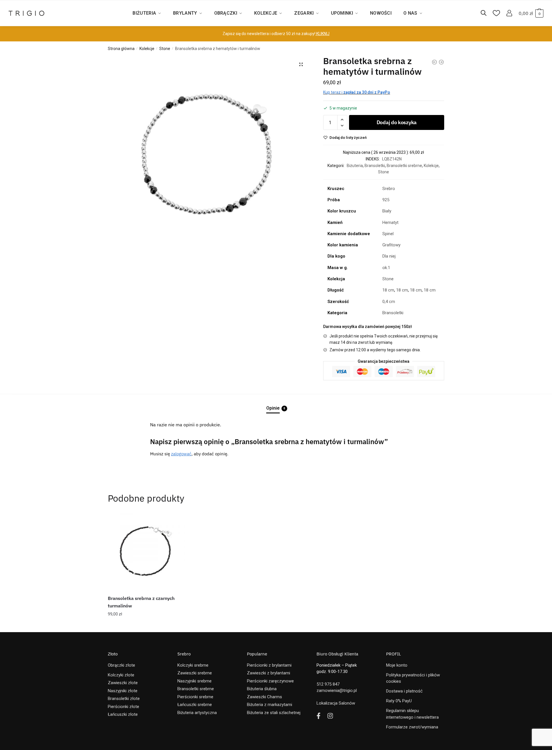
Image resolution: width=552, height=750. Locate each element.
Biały (386, 211)
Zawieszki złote (123, 682)
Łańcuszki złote (123, 714)
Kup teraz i (356, 92)
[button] (301, 64)
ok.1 (386, 267)
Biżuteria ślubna (262, 688)
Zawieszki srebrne (194, 673)
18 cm (388, 290)
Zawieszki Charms (264, 696)
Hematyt (390, 222)
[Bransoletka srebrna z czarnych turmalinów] (146, 552)
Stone (164, 48)
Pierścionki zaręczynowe (270, 681)
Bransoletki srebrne (404, 165)
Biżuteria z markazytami (269, 704)
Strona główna (121, 48)
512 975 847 (328, 684)
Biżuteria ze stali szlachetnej (273, 712)
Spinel (388, 233)
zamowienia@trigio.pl (337, 690)
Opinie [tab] (273, 408)
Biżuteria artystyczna (197, 712)
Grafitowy (391, 245)
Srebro (388, 188)
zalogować (181, 453)
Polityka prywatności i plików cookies (413, 678)
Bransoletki (375, 165)
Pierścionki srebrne (195, 696)
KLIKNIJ (322, 33)
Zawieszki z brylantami (268, 673)
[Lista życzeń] (176, 521)
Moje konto (396, 665)
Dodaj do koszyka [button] (147, 625)
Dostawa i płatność (404, 691)
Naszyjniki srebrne (194, 681)
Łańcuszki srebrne (194, 704)
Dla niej (389, 256)
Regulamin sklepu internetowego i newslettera (412, 714)
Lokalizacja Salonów (336, 703)
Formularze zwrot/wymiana (412, 727)
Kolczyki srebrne (192, 665)
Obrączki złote (121, 665)
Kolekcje (146, 48)
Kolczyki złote (121, 675)
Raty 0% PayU (399, 700)
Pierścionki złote (123, 706)
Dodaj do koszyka (397, 122)
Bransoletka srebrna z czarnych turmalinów (141, 602)
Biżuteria (355, 165)
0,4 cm (388, 301)
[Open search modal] (486, 13)
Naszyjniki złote (122, 690)
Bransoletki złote (124, 698)
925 (385, 199)
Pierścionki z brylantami (269, 665)
